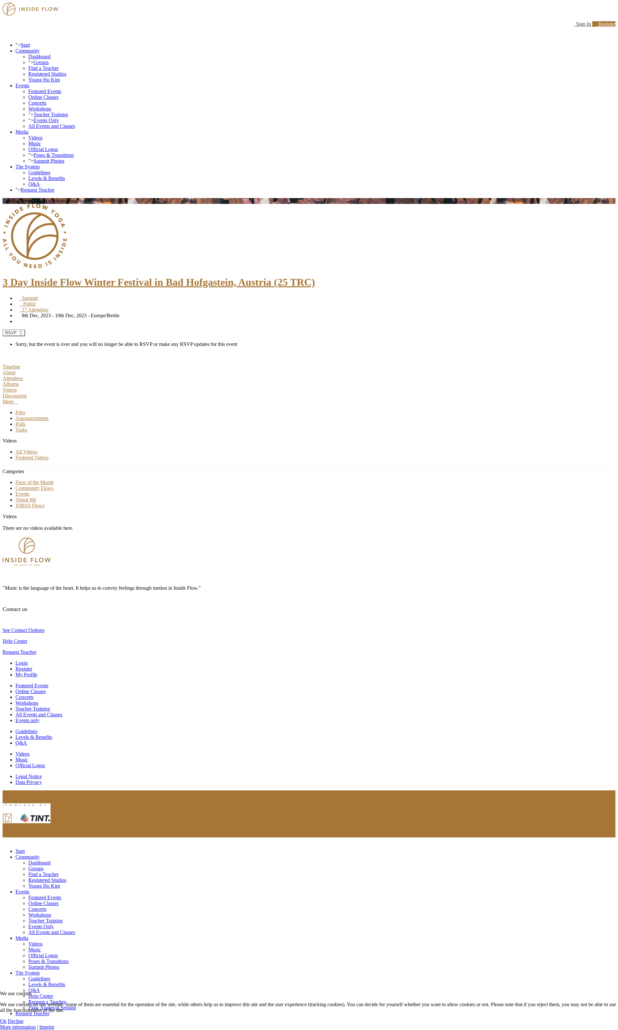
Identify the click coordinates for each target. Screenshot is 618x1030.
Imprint (46, 1027)
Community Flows (34, 488)
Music (34, 143)
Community (27, 50)
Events (22, 85)
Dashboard (39, 56)
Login (21, 663)
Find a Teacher (43, 68)
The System (27, 166)
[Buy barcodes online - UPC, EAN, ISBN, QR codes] (27, 824)
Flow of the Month (34, 482)
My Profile (26, 674)
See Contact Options (23, 630)
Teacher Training (50, 114)
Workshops (39, 108)
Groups (41, 62)
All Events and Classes (51, 126)
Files (20, 412)
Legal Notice (28, 776)
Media (21, 132)
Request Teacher (37, 190)
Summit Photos (48, 161)
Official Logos (43, 149)
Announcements (32, 418)
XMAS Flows (29, 505)
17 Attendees (33, 309)
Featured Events (44, 91)
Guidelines (39, 172)
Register (605, 24)
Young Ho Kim (44, 79)
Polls (20, 424)
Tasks (21, 430)
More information (18, 1027)
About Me (25, 499)
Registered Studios (47, 74)
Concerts (37, 103)
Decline (15, 1021)
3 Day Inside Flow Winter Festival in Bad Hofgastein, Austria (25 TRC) (159, 282)
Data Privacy (28, 782)
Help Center (15, 641)
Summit (28, 298)
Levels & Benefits (46, 178)
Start (25, 45)
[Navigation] (4, 34)
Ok (3, 1021)
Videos (35, 137)
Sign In (583, 24)
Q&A (34, 184)
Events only (27, 720)
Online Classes (43, 97)
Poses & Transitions (53, 155)
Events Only (46, 120)
